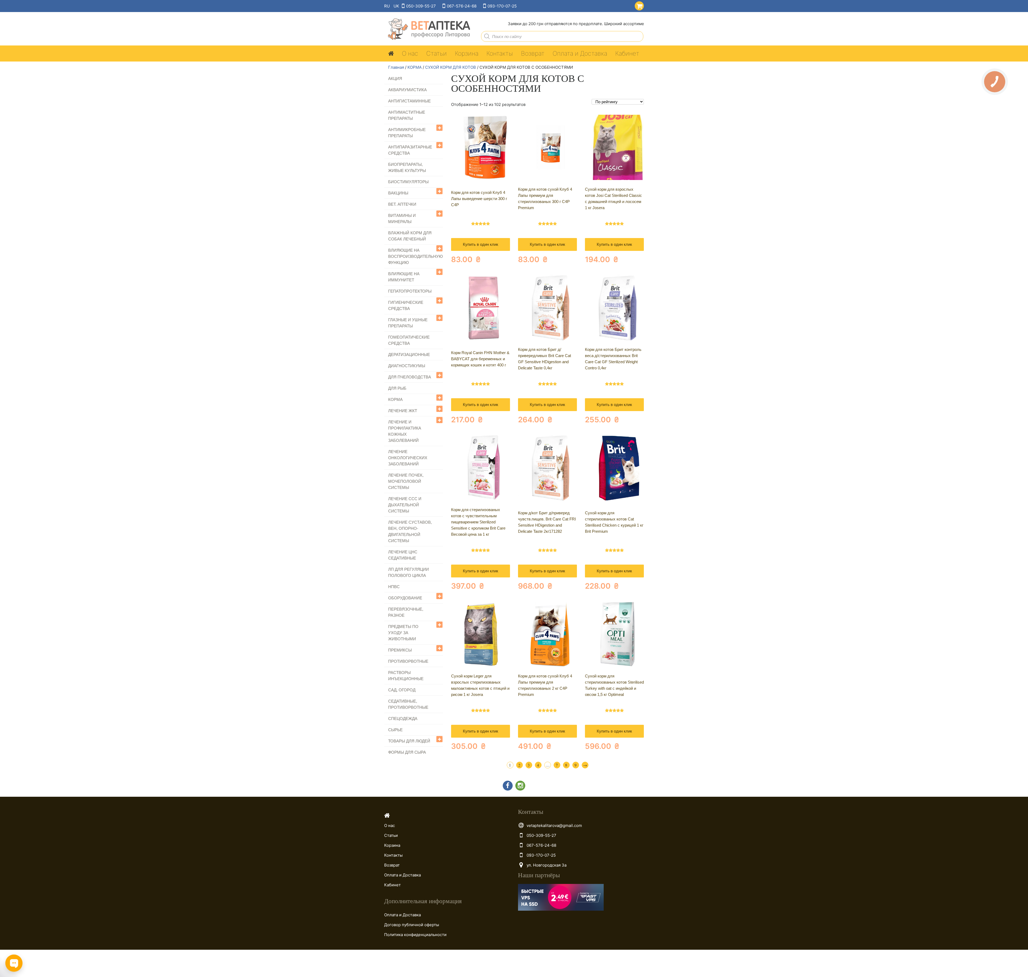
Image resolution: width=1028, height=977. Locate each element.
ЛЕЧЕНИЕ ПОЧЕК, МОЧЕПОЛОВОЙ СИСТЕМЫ (406, 481)
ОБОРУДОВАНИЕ (405, 598)
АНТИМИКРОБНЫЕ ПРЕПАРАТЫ (407, 132)
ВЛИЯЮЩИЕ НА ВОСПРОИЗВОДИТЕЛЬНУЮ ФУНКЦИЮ (415, 256)
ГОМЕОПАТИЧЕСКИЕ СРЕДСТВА (409, 340)
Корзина (466, 53)
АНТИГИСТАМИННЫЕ (409, 101)
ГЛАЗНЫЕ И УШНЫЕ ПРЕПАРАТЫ (408, 322)
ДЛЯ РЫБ (397, 388)
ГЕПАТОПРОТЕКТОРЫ (410, 291)
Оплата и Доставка (580, 53)
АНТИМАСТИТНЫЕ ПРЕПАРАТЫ (406, 115)
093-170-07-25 (502, 6)
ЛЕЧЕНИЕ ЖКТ (402, 410)
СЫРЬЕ (395, 729)
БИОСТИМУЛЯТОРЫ (408, 181)
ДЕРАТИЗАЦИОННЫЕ (409, 354)
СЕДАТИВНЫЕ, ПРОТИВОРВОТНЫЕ (408, 704)
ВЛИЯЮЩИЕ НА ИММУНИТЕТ (403, 276)
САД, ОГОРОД (401, 690)
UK (396, 6)
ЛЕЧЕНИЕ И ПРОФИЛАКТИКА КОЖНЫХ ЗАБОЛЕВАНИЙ (404, 431)
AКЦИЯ (395, 78)
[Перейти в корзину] (638, 5)
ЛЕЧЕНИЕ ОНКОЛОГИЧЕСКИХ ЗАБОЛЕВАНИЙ (407, 457)
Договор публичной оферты (411, 924)
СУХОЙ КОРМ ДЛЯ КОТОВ (450, 67)
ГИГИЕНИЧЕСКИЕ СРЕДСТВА (405, 305)
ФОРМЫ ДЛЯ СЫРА (407, 752)
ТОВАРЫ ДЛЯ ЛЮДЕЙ (409, 741)
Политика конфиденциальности (415, 934)
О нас (410, 53)
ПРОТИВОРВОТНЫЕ (408, 661)
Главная (396, 67)
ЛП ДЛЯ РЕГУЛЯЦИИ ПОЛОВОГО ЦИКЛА (408, 572)
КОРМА (414, 67)
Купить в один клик (480, 244)
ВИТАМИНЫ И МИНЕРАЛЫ (402, 218)
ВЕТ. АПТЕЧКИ (402, 204)
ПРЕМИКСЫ (400, 650)
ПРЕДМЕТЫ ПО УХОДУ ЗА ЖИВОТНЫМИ (403, 632)
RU (387, 6)
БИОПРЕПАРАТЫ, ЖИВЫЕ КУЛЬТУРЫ (407, 167)
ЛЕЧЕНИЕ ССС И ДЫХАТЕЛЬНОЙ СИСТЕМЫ (404, 504)
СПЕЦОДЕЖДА (402, 718)
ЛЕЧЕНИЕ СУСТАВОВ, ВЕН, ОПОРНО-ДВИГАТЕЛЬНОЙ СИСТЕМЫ (410, 531)
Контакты (499, 53)
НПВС (394, 586)
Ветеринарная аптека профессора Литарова (427, 29)
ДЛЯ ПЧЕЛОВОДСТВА (409, 377)
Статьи (436, 53)
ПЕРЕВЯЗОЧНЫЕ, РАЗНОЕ (405, 612)
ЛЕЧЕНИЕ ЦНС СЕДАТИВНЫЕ (402, 555)
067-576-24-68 (462, 6)
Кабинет (627, 53)
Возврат (533, 53)
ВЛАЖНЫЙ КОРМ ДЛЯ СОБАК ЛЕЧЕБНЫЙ (410, 236)
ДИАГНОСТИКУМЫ (406, 365)
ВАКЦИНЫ (398, 193)
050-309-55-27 (421, 6)
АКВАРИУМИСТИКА (407, 89)
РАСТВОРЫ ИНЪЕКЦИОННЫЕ (406, 675)
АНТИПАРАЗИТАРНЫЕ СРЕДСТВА (410, 150)
